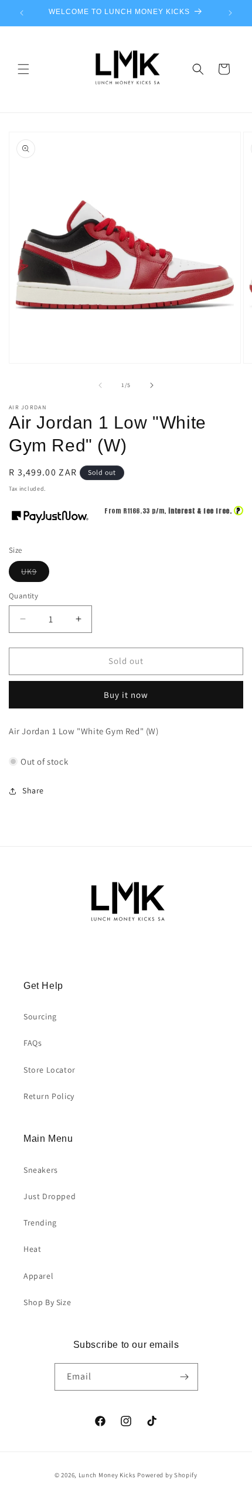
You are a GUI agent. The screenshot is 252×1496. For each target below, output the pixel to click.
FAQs (32, 1043)
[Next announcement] (230, 13)
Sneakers (40, 1170)
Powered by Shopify (167, 1475)
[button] (23, 69)
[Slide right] (152, 385)
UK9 (35, 574)
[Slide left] (100, 385)
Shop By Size (47, 1302)
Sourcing (40, 1016)
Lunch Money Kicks (107, 1475)
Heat (32, 1249)
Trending (40, 1222)
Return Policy (48, 1096)
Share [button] (33, 790)
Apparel (38, 1276)
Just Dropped (49, 1196)
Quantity (23, 596)
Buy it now (126, 694)
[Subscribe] (184, 1377)
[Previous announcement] (22, 13)
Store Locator (49, 1069)
